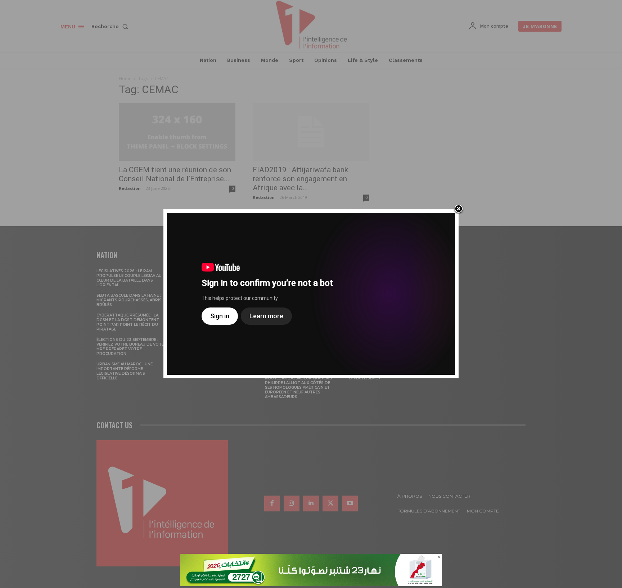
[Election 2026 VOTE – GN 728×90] (311, 584)
